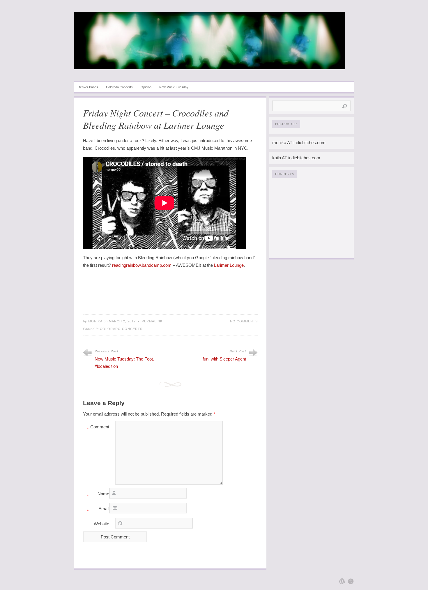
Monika (95, 321)
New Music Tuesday (173, 87)
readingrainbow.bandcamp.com (141, 265)
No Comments (244, 321)
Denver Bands (88, 87)
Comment (98, 428)
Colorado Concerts (119, 87)
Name (98, 495)
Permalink (152, 321)
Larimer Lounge (229, 265)
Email (98, 509)
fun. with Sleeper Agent (224, 358)
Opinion (146, 87)
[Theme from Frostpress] (351, 581)
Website (101, 523)
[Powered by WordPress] (342, 581)
